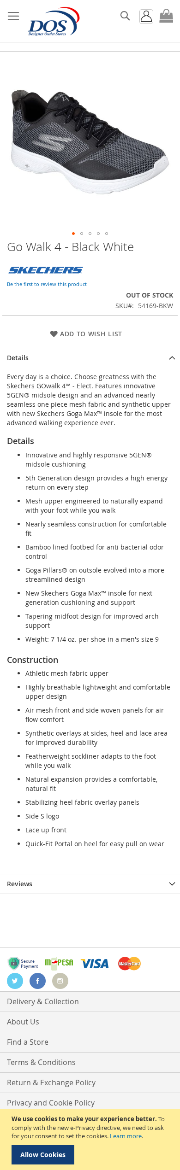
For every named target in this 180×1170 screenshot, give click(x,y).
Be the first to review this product (47, 284)
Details (18, 357)
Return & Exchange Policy (51, 1082)
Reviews (19, 883)
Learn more (126, 1136)
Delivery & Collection (43, 1001)
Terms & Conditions (41, 1062)
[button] (73, 233)
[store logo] (53, 21)
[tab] (90, 358)
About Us (23, 1022)
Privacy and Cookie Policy (51, 1103)
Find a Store (27, 1042)
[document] (91, 1139)
